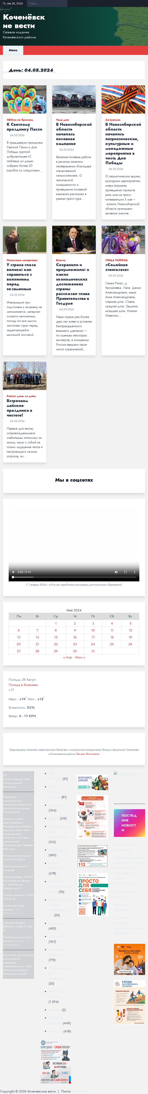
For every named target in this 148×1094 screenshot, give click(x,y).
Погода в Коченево (23, 684)
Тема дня (62, 120)
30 (75, 651)
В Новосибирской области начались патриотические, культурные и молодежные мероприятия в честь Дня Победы (123, 144)
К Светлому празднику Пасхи (24, 127)
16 (75, 637)
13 (18, 637)
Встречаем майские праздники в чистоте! (19, 408)
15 (55, 637)
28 (37, 651)
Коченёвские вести (24, 21)
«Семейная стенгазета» (117, 267)
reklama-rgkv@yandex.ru (13, 943)
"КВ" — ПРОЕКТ (55, 776)
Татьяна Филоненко (88, 754)
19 (130, 637)
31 (93, 651)
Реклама (55, 1009)
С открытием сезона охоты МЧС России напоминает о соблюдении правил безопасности (129, 870)
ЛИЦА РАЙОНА (116, 260)
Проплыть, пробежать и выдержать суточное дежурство (129, 925)
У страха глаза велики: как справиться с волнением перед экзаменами (21, 277)
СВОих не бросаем (20, 120)
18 (112, 637)
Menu (13, 50)
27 (18, 651)
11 (112, 630)
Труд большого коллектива (126, 847)
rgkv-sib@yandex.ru (12, 911)
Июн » (80, 657)
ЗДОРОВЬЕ (57, 850)
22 (56, 644)
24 (93, 644)
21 (37, 644)
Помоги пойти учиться (124, 894)
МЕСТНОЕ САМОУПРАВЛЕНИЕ (60, 886)
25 (112, 644)
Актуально (112, 120)
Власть (61, 260)
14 (37, 637)
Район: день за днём (21, 396)
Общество (56, 936)
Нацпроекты (58, 923)
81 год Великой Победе (55, 792)
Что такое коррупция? (123, 907)
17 (93, 637)
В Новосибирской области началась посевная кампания (74, 134)
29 (56, 651)
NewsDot (79, 1091)
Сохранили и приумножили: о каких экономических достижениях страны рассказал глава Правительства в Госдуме (73, 284)
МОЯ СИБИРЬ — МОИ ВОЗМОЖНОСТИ (60, 907)
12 (130, 630)
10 (93, 630)
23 (75, 644)
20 (19, 644)
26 (130, 644)
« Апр (67, 657)
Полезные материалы (22, 260)
